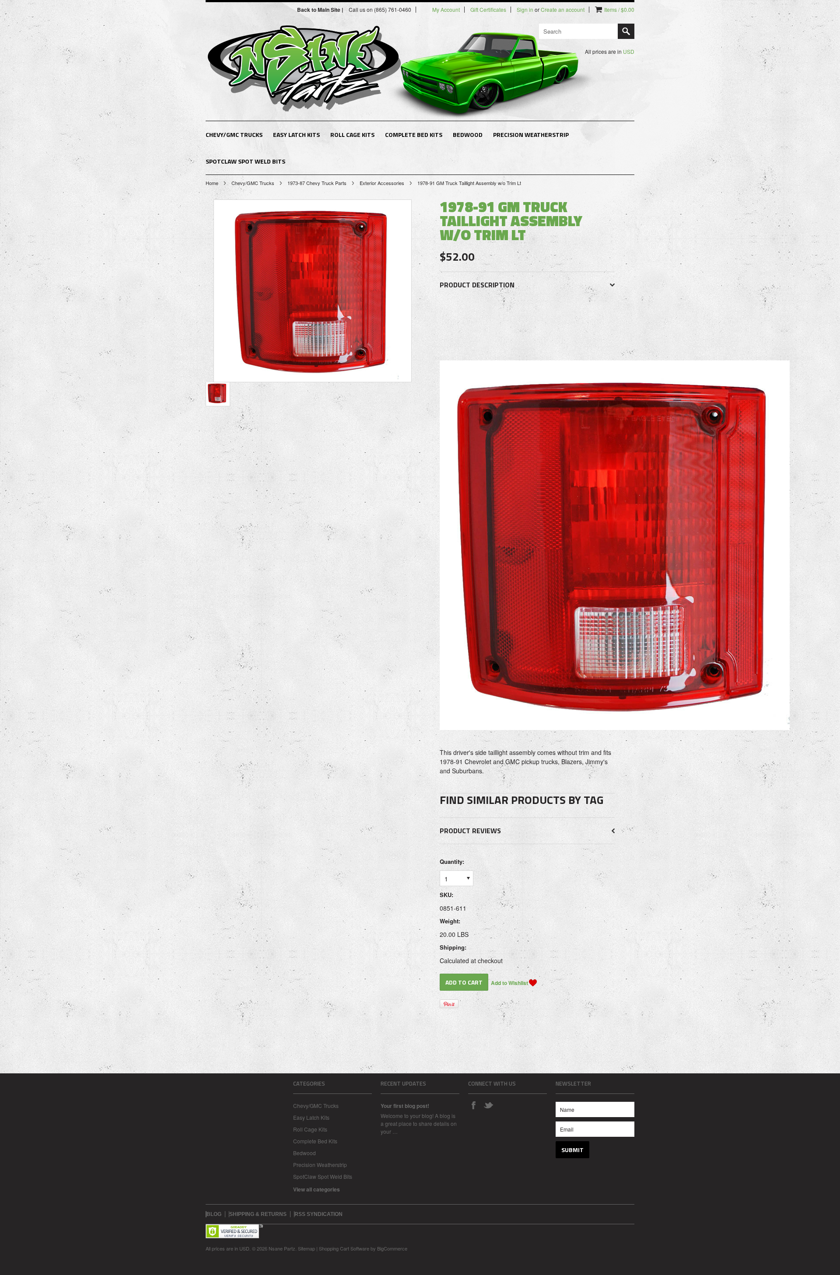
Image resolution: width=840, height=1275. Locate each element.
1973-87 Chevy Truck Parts (316, 182)
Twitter (488, 1105)
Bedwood (468, 134)
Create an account (562, 10)
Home (212, 182)
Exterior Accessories (382, 182)
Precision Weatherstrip (531, 134)
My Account (446, 10)
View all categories (316, 1189)
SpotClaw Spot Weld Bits (245, 161)
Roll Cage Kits (352, 134)
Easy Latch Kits (296, 134)
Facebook (473, 1105)
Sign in (525, 10)
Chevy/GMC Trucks (234, 134)
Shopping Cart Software (344, 1248)
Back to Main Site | (320, 10)
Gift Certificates (488, 10)
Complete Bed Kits (413, 134)
